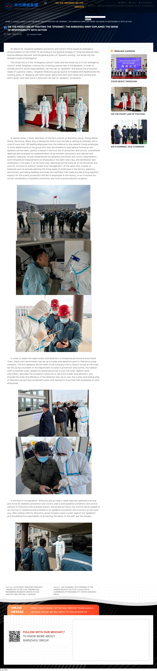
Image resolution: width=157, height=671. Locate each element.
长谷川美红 (4, 670)
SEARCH (88, 19)
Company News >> (20, 22)
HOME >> (9, 22)
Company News (36, 34)
